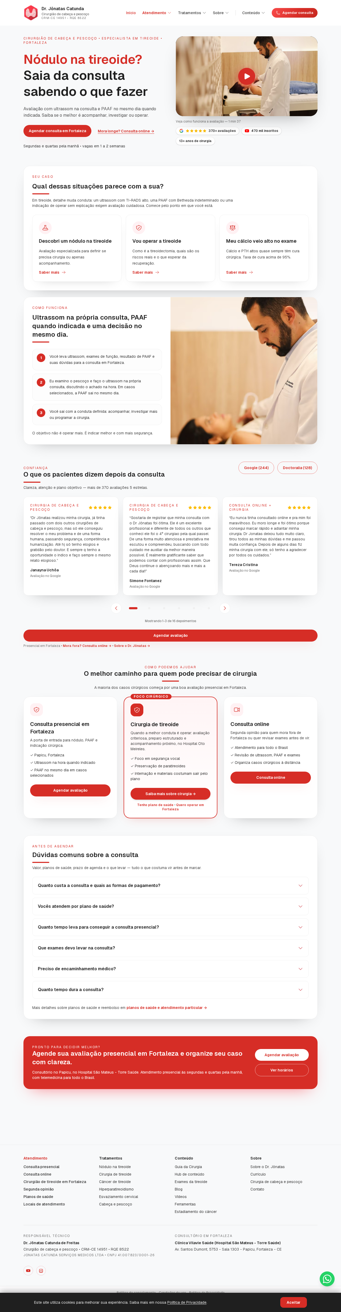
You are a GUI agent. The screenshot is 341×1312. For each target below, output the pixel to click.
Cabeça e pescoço (115, 1204)
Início (131, 12)
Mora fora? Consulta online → (87, 646)
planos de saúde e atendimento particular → (167, 1007)
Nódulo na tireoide (115, 1166)
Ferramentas (185, 1204)
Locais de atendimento (44, 1204)
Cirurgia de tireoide (115, 1174)
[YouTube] (28, 1270)
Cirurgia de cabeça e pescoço (276, 1181)
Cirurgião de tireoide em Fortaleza (54, 1181)
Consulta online (270, 777)
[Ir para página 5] (194, 608)
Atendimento (154, 12)
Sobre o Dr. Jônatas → (132, 646)
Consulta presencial (41, 1166)
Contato (257, 1189)
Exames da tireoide (191, 1181)
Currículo (258, 1174)
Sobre (218, 12)
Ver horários (281, 1070)
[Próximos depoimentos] (225, 608)
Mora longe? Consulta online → (126, 131)
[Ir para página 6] (208, 608)
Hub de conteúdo (189, 1174)
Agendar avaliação (170, 635)
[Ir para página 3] (164, 608)
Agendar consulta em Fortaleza (57, 130)
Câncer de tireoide (115, 1181)
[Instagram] (41, 1270)
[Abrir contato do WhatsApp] (327, 1278)
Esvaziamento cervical (118, 1196)
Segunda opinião (38, 1189)
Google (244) (256, 467)
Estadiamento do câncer (196, 1211)
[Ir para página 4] (179, 608)
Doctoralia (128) (297, 467)
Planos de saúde (38, 1196)
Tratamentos (189, 12)
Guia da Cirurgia (188, 1166)
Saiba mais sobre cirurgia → (170, 793)
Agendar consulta (297, 12)
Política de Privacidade (186, 1302)
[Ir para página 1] (133, 608)
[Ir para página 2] (149, 608)
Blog (178, 1189)
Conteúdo (251, 12)
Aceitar (294, 1302)
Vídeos (181, 1196)
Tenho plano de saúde (155, 805)
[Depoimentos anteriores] (116, 608)
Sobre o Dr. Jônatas (267, 1166)
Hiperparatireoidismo (116, 1189)
